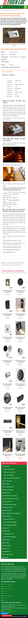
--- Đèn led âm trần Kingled (9, 522)
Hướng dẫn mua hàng (7, 595)
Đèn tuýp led (5, 528)
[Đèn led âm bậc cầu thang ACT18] (7, 444)
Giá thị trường (5, 61)
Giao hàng (4, 591)
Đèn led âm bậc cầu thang (9, 504)
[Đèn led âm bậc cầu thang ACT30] (7, 304)
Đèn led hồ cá (6, 483)
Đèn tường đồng (6, 510)
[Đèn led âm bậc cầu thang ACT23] (7, 374)
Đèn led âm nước (7, 481)
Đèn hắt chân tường (7, 489)
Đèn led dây (5, 542)
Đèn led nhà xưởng (7, 554)
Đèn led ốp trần (6, 539)
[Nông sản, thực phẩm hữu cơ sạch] (14, 2)
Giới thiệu (4, 598)
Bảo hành (3, 59)
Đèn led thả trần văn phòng (9, 495)
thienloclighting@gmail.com (10, 611)
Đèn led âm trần (6, 516)
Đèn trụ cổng (5, 466)
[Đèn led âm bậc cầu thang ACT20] (7, 421)
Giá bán (3, 64)
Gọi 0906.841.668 (6, 615)
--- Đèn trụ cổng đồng (8, 475)
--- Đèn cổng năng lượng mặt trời (11, 478)
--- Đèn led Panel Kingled (9, 536)
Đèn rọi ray (5, 557)
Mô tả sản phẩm (7, 71)
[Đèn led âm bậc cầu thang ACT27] (20, 328)
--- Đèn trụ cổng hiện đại (8, 472)
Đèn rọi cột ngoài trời (8, 486)
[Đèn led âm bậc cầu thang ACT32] (7, 281)
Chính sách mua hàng (7, 584)
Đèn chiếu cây (6, 492)
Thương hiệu (4, 57)
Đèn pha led (5, 548)
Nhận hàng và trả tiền (7, 588)
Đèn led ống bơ (6, 545)
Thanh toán (4, 593)
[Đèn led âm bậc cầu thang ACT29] (20, 304)
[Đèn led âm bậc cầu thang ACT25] (20, 374)
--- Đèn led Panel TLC (8, 533)
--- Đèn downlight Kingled (9, 525)
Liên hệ (4, 600)
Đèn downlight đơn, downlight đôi (11, 513)
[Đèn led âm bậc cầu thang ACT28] (7, 328)
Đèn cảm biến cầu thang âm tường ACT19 (20, 432)
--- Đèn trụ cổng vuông (8, 469)
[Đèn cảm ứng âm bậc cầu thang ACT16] (20, 444)
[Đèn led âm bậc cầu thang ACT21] (20, 398)
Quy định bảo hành (6, 586)
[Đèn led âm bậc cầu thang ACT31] (20, 281)
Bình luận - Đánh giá (8, 75)
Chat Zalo (4, 613)
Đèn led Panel (6, 530)
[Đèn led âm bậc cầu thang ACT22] (7, 398)
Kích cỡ (3, 54)
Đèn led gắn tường (7, 507)
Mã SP (2, 52)
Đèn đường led (6, 551)
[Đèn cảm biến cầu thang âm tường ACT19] (20, 421)
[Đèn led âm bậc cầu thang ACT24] (20, 351)
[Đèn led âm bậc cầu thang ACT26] (7, 351)
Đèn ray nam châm (7, 501)
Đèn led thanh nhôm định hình (10, 498)
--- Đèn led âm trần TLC (8, 519)
